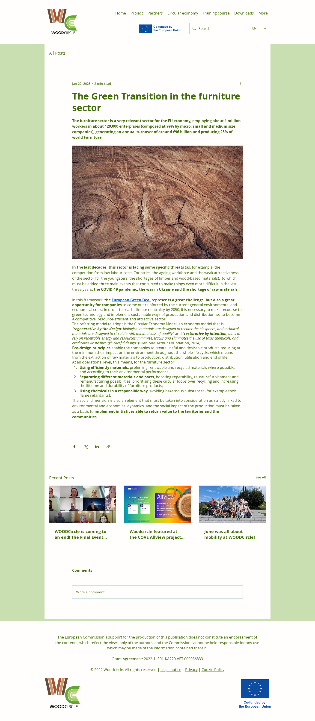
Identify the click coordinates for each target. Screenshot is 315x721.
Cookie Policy (213, 669)
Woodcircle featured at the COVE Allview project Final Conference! (155, 534)
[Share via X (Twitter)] (85, 446)
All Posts (57, 53)
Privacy (191, 669)
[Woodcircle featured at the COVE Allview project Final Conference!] (157, 504)
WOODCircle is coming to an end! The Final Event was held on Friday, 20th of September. (82, 534)
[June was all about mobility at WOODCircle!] (232, 504)
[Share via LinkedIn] (97, 446)
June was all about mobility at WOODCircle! (229, 534)
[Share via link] (108, 446)
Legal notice (170, 669)
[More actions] (240, 83)
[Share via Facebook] (74, 446)
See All (261, 477)
